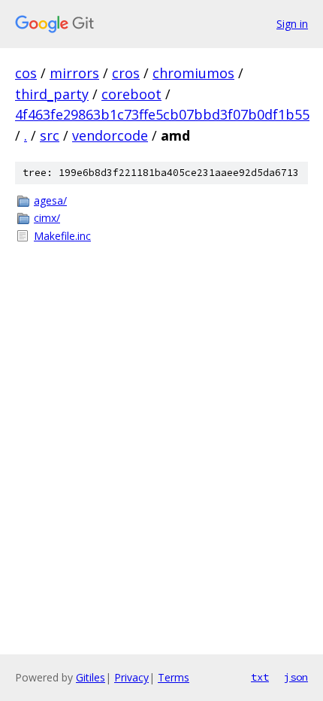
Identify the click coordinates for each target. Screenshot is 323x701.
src (49, 135)
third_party (52, 94)
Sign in (292, 24)
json (296, 677)
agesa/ (50, 200)
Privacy (131, 677)
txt (260, 677)
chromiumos (193, 73)
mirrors (74, 73)
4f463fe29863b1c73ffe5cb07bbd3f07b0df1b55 (162, 114)
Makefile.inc (62, 236)
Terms (173, 677)
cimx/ (47, 218)
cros (126, 73)
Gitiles (90, 677)
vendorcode (110, 135)
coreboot (131, 94)
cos (26, 73)
